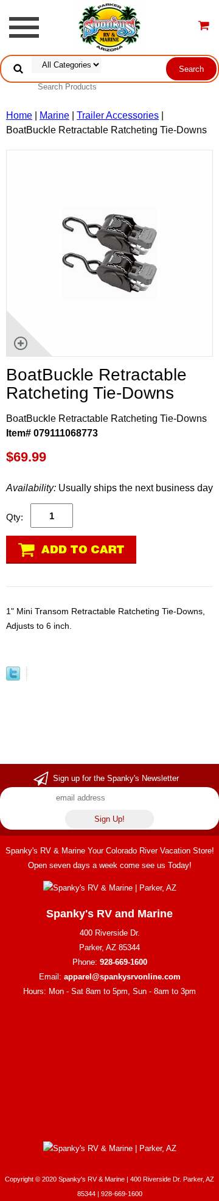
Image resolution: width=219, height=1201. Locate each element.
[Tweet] (13, 677)
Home (19, 115)
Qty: (14, 517)
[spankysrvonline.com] (109, 26)
